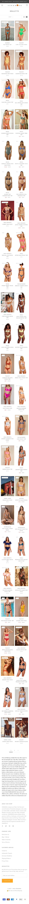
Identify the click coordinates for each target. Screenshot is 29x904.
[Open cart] (27, 5)
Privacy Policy (5, 861)
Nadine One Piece (7, 679)
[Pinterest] (13, 826)
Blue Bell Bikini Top (7, 102)
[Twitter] (5, 826)
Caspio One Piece (7, 741)
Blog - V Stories (5, 837)
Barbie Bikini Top (7, 469)
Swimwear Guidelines (7, 856)
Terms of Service (6, 842)
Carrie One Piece (7, 224)
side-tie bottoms (9, 772)
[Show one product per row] (24, 17)
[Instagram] (9, 826)
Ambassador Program (7, 853)
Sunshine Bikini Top (21, 73)
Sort (10, 17)
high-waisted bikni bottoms (12, 770)
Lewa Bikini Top (21, 439)
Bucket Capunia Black (21, 741)
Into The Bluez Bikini (21, 500)
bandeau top (16, 779)
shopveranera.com (21, 795)
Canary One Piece (21, 620)
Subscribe (7, 880)
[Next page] (18, 750)
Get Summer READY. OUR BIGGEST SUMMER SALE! (14, 1)
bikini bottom (6, 768)
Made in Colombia (6, 839)
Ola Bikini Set (7, 44)
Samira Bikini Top (21, 649)
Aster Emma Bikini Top (21, 255)
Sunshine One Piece (7, 73)
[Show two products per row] (26, 17)
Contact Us (4, 850)
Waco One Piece (7, 500)
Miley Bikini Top (7, 408)
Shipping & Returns (6, 858)
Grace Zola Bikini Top (21, 377)
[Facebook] (2, 826)
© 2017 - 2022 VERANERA (14, 888)
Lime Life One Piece (21, 44)
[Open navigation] (2, 5)
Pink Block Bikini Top (7, 620)
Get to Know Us (5, 834)
